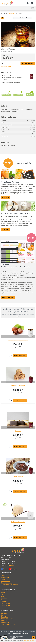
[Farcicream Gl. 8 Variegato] (18, 375)
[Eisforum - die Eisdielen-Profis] (7, 3)
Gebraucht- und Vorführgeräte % (9, 584)
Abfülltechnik (4, 579)
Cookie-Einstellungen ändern (8, 624)
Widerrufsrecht (5, 620)
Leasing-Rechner (5, 605)
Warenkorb (4, 598)
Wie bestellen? (5, 622)
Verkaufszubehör (5, 581)
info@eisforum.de (9, 565)
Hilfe (2, 594)
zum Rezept (5, 198)
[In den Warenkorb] (11, 355)
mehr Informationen (8, 298)
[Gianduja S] (18, 420)
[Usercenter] (28, 3)
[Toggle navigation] (33, 8)
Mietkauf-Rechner (5, 603)
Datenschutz (4, 617)
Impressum (4, 613)
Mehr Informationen (20, 355)
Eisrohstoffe (4, 575)
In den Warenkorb (28, 63)
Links (2, 596)
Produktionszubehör (6, 583)
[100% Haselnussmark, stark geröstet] (18, 329)
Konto (2, 600)
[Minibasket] (32, 3)
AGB (2, 615)
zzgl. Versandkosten (29, 640)
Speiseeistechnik (5, 577)
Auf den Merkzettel (6, 66)
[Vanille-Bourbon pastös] (18, 511)
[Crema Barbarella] (18, 466)
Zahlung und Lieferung (7, 619)
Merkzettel (4, 601)
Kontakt (3, 592)
